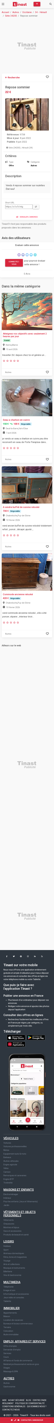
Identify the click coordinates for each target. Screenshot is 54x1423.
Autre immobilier (11, 1334)
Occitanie (27, 12)
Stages (6, 1368)
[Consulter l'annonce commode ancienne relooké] (27, 572)
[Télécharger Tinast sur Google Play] (36, 1037)
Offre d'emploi (10, 1346)
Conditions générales (14, 1406)
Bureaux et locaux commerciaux (18, 1323)
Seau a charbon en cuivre (16, 420)
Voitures (7, 1143)
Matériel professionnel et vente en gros (21, 1364)
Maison (6, 1316)
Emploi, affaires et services (24, 1341)
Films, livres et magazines (15, 1257)
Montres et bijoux (11, 1227)
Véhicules (10, 1138)
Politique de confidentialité (30, 1403)
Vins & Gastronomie (12, 1275)
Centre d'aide (40, 1400)
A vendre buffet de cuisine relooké (21, 507)
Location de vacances (13, 1320)
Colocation (8, 1331)
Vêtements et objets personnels (19, 1213)
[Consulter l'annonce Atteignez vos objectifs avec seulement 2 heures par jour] (27, 311)
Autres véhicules (11, 1161)
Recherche (13, 77)
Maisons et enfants (18, 1189)
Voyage (6, 1261)
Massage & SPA (10, 1371)
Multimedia (11, 1282)
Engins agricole (10, 1164)
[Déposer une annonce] (37, 4)
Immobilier (11, 1308)
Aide (4, 1400)
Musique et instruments (14, 1268)
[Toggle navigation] (3, 4)
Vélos (5, 1168)
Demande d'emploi (12, 1350)
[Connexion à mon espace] (47, 77)
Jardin (6, 1205)
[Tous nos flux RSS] (42, 956)
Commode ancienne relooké (18, 594)
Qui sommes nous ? (36, 1406)
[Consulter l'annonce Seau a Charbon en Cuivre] (27, 397)
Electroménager (10, 1194)
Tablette (7, 1301)
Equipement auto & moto (14, 1154)
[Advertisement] (27, 46)
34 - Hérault (41, 12)
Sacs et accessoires (12, 1231)
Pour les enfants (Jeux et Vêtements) (20, 1201)
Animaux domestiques (13, 1253)
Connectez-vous (14, 263)
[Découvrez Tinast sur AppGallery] (16, 1043)
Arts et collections (11, 1264)
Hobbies (7, 1246)
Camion (7, 1172)
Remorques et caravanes (14, 1175)
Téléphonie (8, 1287)
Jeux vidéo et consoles (13, 1297)
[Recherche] (50, 4)
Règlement (8, 1403)
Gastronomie (9, 1386)
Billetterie (7, 1271)
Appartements (10, 1313)
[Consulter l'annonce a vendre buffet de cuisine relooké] (27, 484)
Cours (6, 1357)
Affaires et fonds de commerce (17, 1360)
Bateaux (7, 1157)
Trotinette (8, 1183)
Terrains (7, 1327)
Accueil (5, 12)
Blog (29, 1400)
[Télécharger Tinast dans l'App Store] (16, 1037)
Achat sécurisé (16, 1400)
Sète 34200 (11, 15)
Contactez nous (11, 1410)
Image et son (9, 1290)
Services (7, 1353)
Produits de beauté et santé (16, 1235)
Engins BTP (8, 1179)
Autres (15, 12)
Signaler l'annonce (28, 217)
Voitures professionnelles (15, 1146)
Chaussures (8, 1224)
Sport (5, 1250)
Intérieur (7, 1198)
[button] (6, 956)
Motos (6, 1150)
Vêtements (8, 1220)
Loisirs (8, 1241)
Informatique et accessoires (16, 1294)
